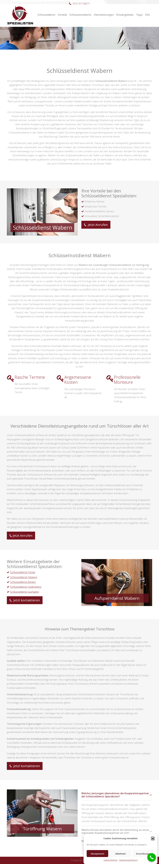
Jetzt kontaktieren (26, 600)
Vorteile (62, 14)
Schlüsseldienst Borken (23, 582)
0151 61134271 (81, 3)
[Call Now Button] (151, 857)
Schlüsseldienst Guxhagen (24, 591)
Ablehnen (120, 853)
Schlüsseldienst (46, 14)
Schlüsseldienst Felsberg (23, 577)
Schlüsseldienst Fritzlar (22, 572)
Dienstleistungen (104, 14)
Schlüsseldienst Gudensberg (25, 587)
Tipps (139, 14)
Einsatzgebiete (125, 14)
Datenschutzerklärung (128, 860)
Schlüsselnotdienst (80, 14)
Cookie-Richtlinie (111, 860)
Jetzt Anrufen (97, 225)
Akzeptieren (97, 853)
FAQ (147, 14)
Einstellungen (143, 853)
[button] (152, 838)
